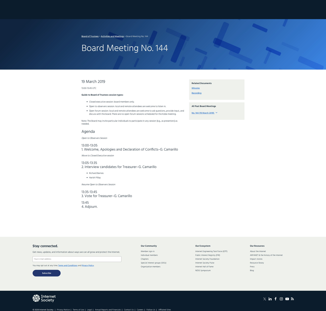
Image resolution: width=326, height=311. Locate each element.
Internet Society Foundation (207, 259)
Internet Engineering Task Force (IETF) (211, 251)
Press (252, 266)
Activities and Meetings (112, 36)
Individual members (149, 255)
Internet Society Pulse (204, 263)
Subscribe (46, 273)
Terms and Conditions (67, 265)
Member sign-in (147, 251)
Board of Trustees (90, 36)
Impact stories (256, 259)
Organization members (150, 266)
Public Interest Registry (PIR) (207, 255)
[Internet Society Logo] (44, 298)
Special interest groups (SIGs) (153, 263)
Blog (252, 270)
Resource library (257, 263)
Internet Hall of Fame (204, 266)
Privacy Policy (88, 265)
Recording (196, 93)
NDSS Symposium (203, 270)
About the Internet (258, 251)
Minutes (196, 88)
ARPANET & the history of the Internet (266, 255)
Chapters (145, 259)
